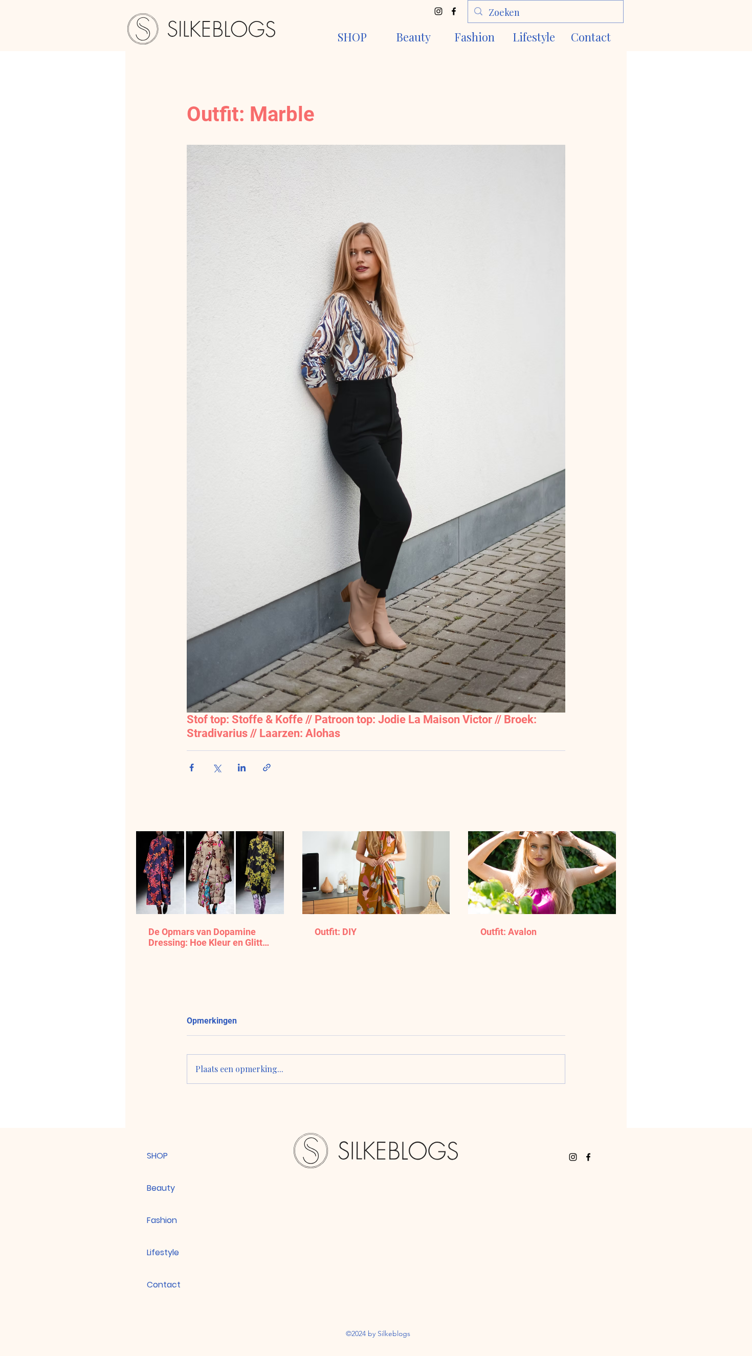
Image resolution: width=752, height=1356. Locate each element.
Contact (164, 1285)
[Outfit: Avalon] (542, 872)
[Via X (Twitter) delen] (217, 767)
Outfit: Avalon (508, 931)
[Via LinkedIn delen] (242, 767)
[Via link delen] (267, 767)
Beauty (161, 1188)
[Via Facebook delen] (191, 767)
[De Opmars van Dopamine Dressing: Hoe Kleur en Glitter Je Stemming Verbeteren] (210, 872)
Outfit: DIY (336, 931)
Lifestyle (163, 1252)
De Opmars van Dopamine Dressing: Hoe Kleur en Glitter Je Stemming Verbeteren (209, 937)
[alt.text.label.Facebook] (454, 11)
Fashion (162, 1220)
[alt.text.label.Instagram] (438, 11)
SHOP (157, 1156)
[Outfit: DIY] (376, 872)
